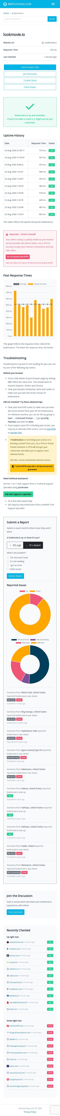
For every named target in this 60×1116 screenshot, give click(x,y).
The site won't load (19, 557)
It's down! (33, 545)
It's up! (15, 545)
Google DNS (16, 432)
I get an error (16, 565)
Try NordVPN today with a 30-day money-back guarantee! (34, 468)
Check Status (30, 87)
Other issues (15, 569)
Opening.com (19, 4)
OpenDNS (51, 429)
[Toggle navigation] (53, 4)
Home (6, 13)
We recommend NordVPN (17, 256)
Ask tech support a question (18, 494)
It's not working (17, 561)
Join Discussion (30, 74)
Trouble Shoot (30, 80)
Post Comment (16, 912)
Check (52, 19)
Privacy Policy (30, 1112)
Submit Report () (30, 67)
